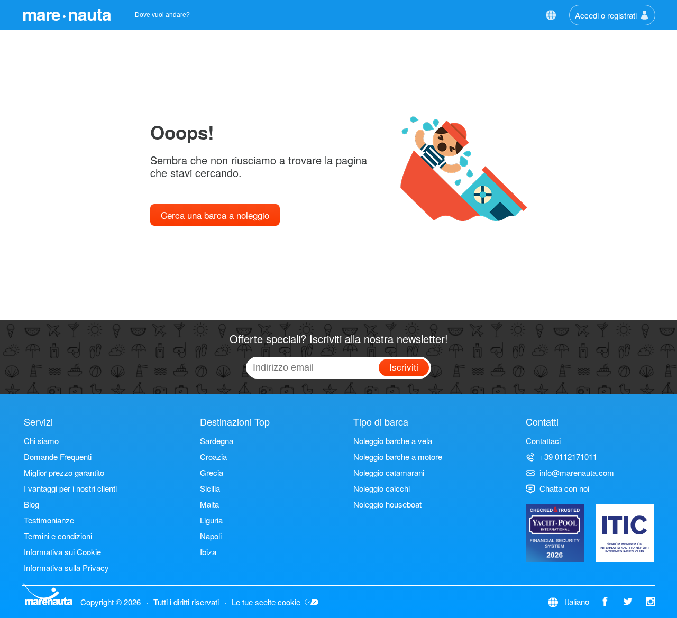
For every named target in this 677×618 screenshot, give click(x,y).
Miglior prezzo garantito (64, 472)
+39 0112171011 (568, 456)
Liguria (211, 519)
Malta (209, 504)
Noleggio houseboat (387, 504)
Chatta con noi (564, 488)
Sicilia (210, 488)
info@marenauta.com (576, 472)
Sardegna (216, 440)
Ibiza (208, 551)
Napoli (211, 535)
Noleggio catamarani (388, 472)
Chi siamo (41, 440)
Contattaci (543, 440)
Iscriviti (403, 366)
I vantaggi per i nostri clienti (70, 488)
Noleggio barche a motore (397, 456)
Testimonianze (49, 519)
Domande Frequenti (58, 456)
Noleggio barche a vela (392, 440)
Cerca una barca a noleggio (215, 215)
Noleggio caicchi (381, 488)
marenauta (66, 14)
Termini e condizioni (58, 535)
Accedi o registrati (606, 15)
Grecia (211, 472)
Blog (31, 504)
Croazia (213, 456)
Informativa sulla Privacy (66, 567)
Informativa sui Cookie (62, 551)
